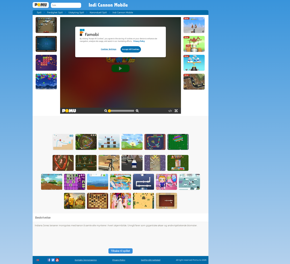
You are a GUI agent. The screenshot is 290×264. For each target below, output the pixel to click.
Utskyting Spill (76, 12)
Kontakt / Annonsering (86, 260)
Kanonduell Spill (98, 12)
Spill (39, 12)
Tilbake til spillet (120, 251)
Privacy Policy (118, 260)
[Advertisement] (121, 124)
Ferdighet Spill (55, 12)
